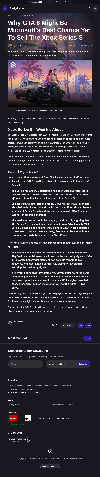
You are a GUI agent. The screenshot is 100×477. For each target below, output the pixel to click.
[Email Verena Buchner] (88, 325)
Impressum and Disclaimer (62, 405)
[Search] (95, 8)
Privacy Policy (13, 405)
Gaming (23, 16)
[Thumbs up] (81, 325)
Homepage (12, 16)
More (88, 338)
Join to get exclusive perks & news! (58, 2)
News (31, 16)
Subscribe (83, 364)
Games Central (35, 177)
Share (68, 325)
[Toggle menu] (4, 8)
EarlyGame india (48, 466)
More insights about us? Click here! (23, 393)
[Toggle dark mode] (90, 8)
